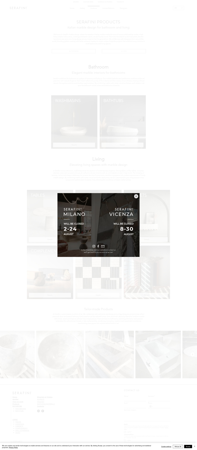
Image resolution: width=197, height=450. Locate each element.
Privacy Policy (13, 447)
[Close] (194, 446)
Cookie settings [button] (166, 446)
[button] (136, 196)
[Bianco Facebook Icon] (98, 246)
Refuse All (178, 446)
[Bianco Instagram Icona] (94, 246)
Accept (188, 446)
